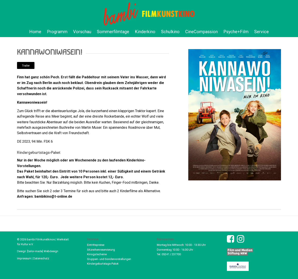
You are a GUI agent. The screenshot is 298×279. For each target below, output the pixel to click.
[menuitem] (35, 31)
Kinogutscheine (97, 254)
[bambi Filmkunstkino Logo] (149, 13)
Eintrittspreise (95, 244)
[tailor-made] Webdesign (42, 251)
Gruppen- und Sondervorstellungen (109, 259)
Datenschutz (41, 258)
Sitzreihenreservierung (101, 249)
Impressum (24, 258)
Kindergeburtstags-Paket (102, 263)
